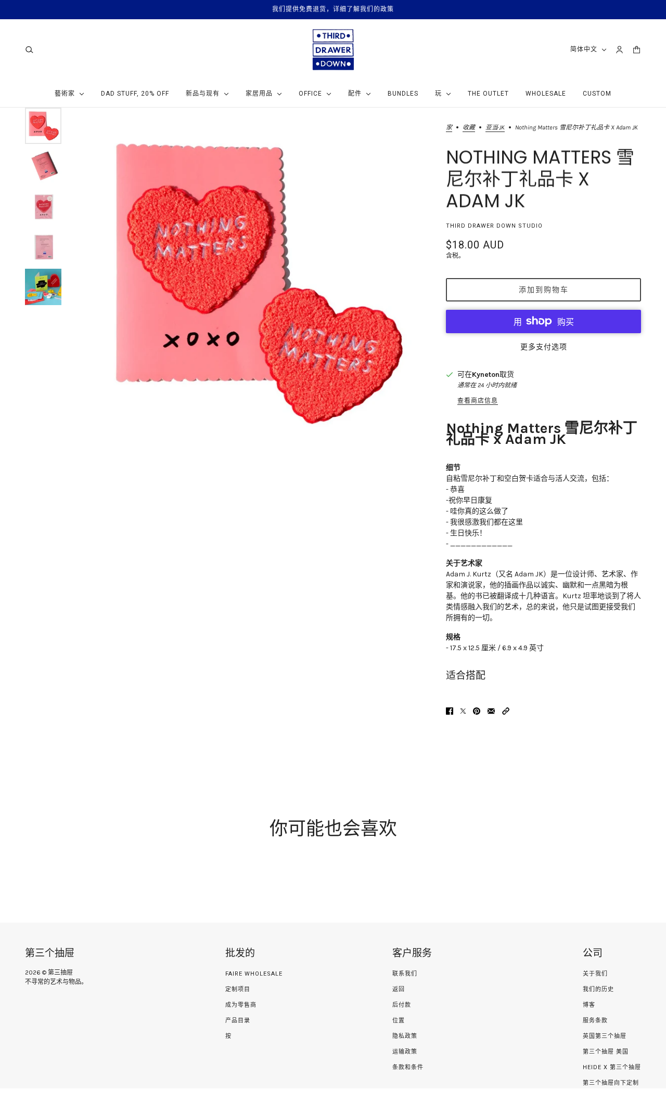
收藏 (469, 127)
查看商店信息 (477, 401)
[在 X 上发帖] (463, 711)
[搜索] (29, 49)
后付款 (401, 1005)
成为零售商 (241, 1005)
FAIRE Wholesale (254, 973)
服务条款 (595, 1020)
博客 (589, 1005)
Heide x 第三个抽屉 (612, 1067)
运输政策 (404, 1051)
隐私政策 (404, 1036)
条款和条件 (408, 1067)
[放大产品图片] (253, 283)
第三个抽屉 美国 (606, 1051)
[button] (505, 711)
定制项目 (237, 989)
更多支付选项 (543, 347)
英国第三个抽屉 (604, 1036)
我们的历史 (598, 989)
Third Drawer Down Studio (494, 225)
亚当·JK (495, 127)
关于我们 (595, 973)
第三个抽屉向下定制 (611, 1083)
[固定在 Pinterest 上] (476, 711)
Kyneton (485, 374)
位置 (398, 1020)
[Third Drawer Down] (333, 50)
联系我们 (404, 973)
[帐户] (619, 49)
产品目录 (237, 1020)
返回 (398, 989)
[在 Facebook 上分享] (449, 711)
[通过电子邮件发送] (491, 711)
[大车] (636, 49)
